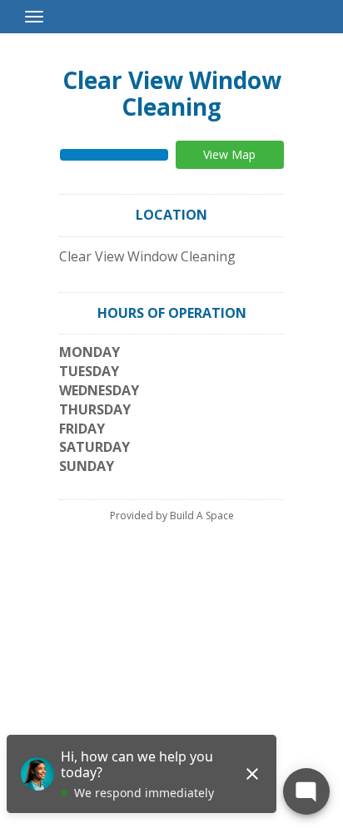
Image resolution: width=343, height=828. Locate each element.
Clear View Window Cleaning (171, 93)
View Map (229, 154)
